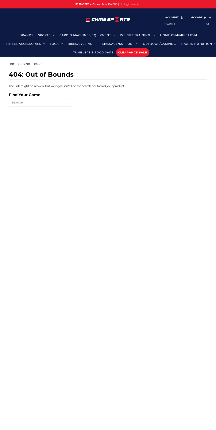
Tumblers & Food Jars (93, 52)
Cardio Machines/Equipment (85, 35)
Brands (26, 35)
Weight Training (135, 35)
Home (13, 64)
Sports (44, 35)
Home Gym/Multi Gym (178, 35)
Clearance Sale (132, 52)
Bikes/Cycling (80, 43)
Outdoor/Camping (159, 43)
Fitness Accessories (22, 43)
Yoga (54, 43)
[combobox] (188, 24)
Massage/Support (118, 43)
